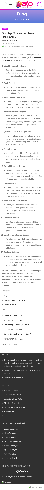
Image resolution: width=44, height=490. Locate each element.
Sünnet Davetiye (10, 446)
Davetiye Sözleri (10, 304)
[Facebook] (20, 471)
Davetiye (18, 19)
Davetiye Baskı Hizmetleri (14, 300)
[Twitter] (23, 471)
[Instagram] (17, 471)
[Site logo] (24, 4)
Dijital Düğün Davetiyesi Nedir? (17, 324)
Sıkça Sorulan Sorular (12, 395)
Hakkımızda (9, 411)
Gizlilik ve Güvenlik (11, 403)
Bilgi (27, 19)
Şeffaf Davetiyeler (11, 454)
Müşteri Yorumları (11, 391)
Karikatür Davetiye (11, 458)
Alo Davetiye (12, 40)
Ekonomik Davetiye (12, 441)
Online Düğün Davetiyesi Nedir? (17, 334)
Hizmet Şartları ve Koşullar (14, 407)
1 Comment (18, 320)
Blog (5, 416)
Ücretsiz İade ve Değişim (14, 399)
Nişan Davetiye (10, 433)
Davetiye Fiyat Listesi (13, 315)
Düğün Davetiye (10, 429)
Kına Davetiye (9, 437)
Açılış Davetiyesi (10, 450)
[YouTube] (26, 471)
